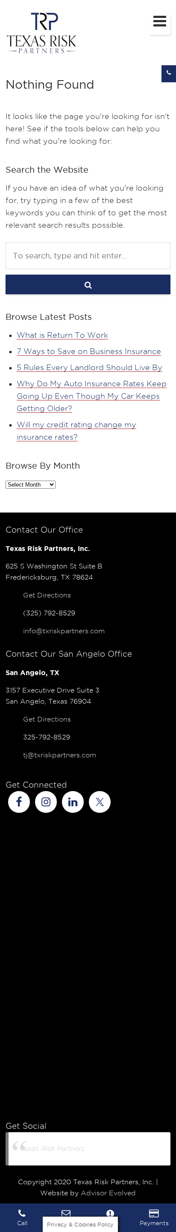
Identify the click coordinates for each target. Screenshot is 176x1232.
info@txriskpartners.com (64, 631)
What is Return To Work (62, 335)
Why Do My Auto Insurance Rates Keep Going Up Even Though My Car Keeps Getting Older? (92, 396)
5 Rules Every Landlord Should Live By (89, 367)
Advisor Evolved (108, 1193)
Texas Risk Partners (52, 1149)
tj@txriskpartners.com (59, 755)
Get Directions (47, 595)
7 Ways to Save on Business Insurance (89, 351)
